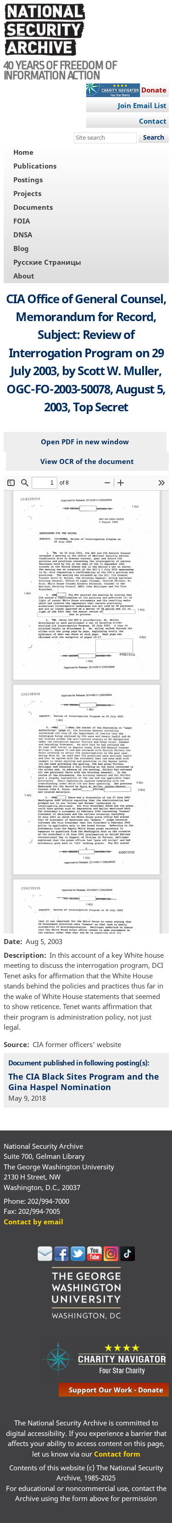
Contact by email (33, 1221)
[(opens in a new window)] (45, 1258)
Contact (152, 121)
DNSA (22, 234)
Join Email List (142, 105)
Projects (27, 193)
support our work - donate (116, 1389)
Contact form (117, 1453)
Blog (21, 248)
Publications (34, 165)
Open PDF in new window (85, 441)
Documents (33, 207)
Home (23, 152)
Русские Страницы (47, 262)
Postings (28, 179)
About (23, 275)
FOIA (21, 220)
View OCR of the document (87, 461)
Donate (153, 89)
